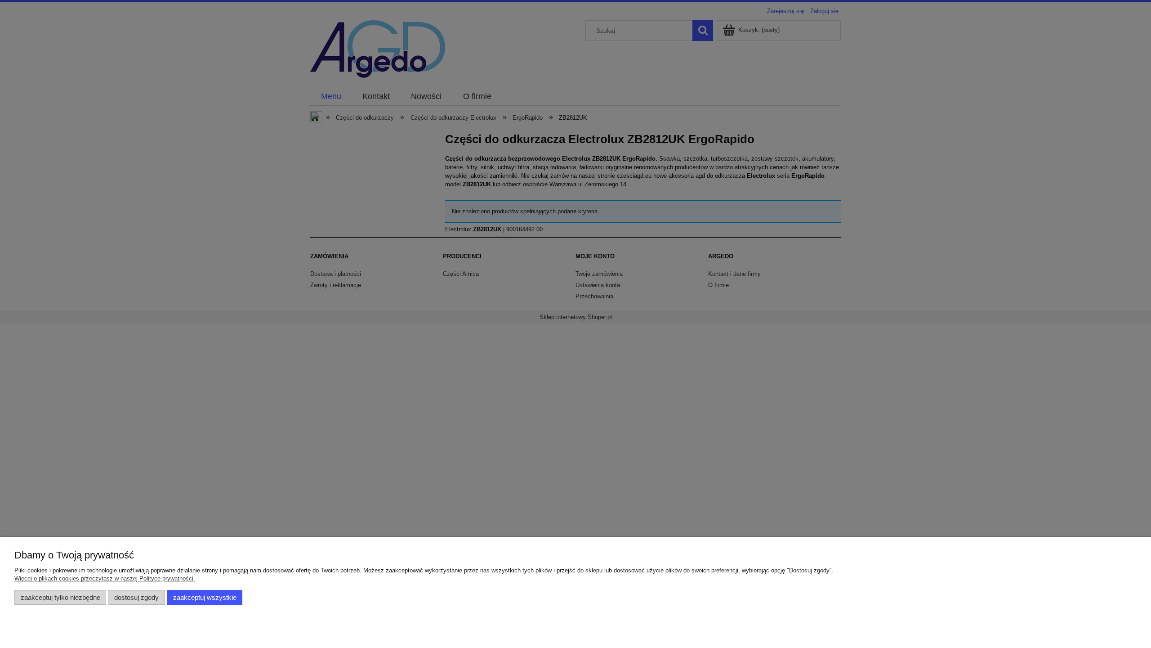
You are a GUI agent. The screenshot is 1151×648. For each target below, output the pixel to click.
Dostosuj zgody (136, 597)
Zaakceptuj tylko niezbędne (60, 597)
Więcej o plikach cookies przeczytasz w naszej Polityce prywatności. (104, 578)
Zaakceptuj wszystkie (204, 597)
